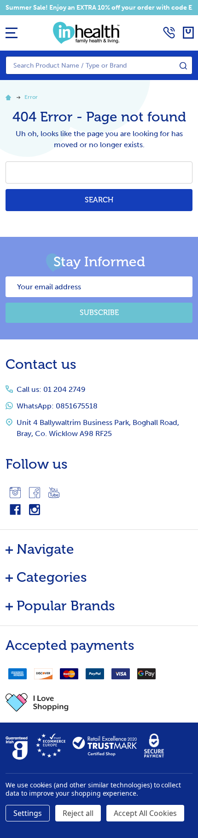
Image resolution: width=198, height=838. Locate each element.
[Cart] (188, 32)
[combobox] (99, 65)
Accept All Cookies (145, 813)
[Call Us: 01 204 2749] (169, 32)
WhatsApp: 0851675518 (57, 406)
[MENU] (11, 33)
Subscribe (99, 312)
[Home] (10, 97)
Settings (27, 813)
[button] (99, 702)
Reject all (78, 813)
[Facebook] (34, 492)
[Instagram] (15, 492)
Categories (52, 577)
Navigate (45, 549)
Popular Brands (66, 605)
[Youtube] (54, 492)
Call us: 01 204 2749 (51, 389)
